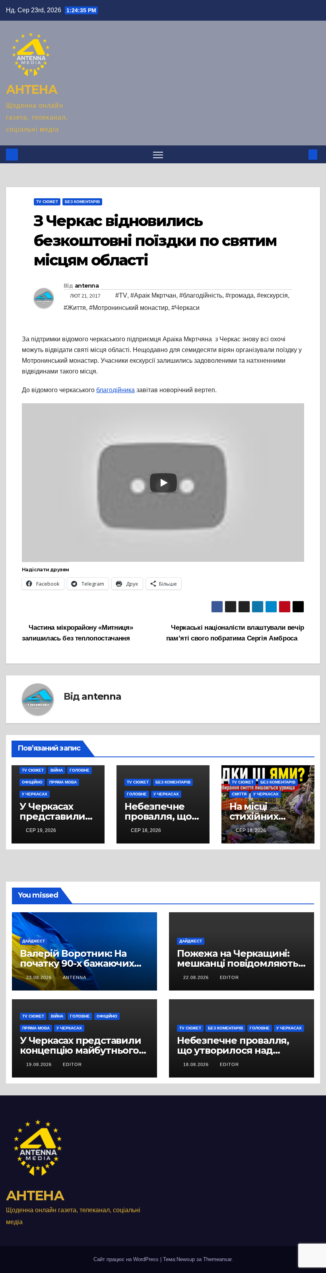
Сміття (239, 794)
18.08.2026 (196, 1064)
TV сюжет (47, 201)
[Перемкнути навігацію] (158, 154)
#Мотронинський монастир (128, 307)
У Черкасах (34, 794)
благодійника (115, 390)
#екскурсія (272, 295)
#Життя (75, 307)
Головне (79, 770)
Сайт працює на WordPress (126, 1259)
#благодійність (200, 295)
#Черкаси (185, 307)
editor (229, 977)
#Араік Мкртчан (153, 295)
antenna (87, 285)
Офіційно (32, 782)
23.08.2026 (39, 977)
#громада (239, 295)
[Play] (163, 482)
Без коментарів (82, 201)
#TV (121, 295)
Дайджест (33, 941)
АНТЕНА (31, 89)
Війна (56, 770)
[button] (300, 154)
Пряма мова (63, 782)
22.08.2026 (196, 977)
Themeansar (217, 1259)
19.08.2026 (39, 1064)
